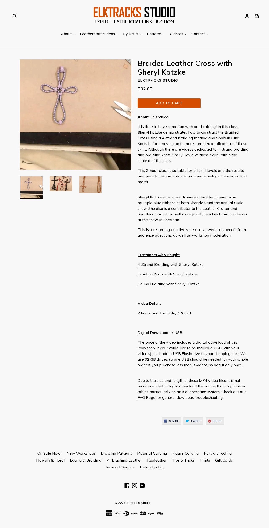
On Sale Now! (49, 453)
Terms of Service (120, 467)
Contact (200, 33)
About (69, 33)
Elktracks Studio (138, 503)
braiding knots (158, 155)
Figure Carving (185, 453)
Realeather (157, 460)
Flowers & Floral (50, 460)
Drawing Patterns (116, 453)
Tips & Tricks (183, 460)
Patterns (157, 33)
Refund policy (152, 467)
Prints (205, 460)
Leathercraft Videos (100, 33)
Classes (179, 33)
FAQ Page (146, 397)
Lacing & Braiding (86, 460)
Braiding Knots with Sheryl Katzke (168, 274)
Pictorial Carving (152, 453)
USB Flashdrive (186, 353)
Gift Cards (224, 460)
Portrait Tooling (218, 453)
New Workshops (81, 453)
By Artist (133, 33)
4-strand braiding (233, 149)
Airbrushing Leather (124, 460)
